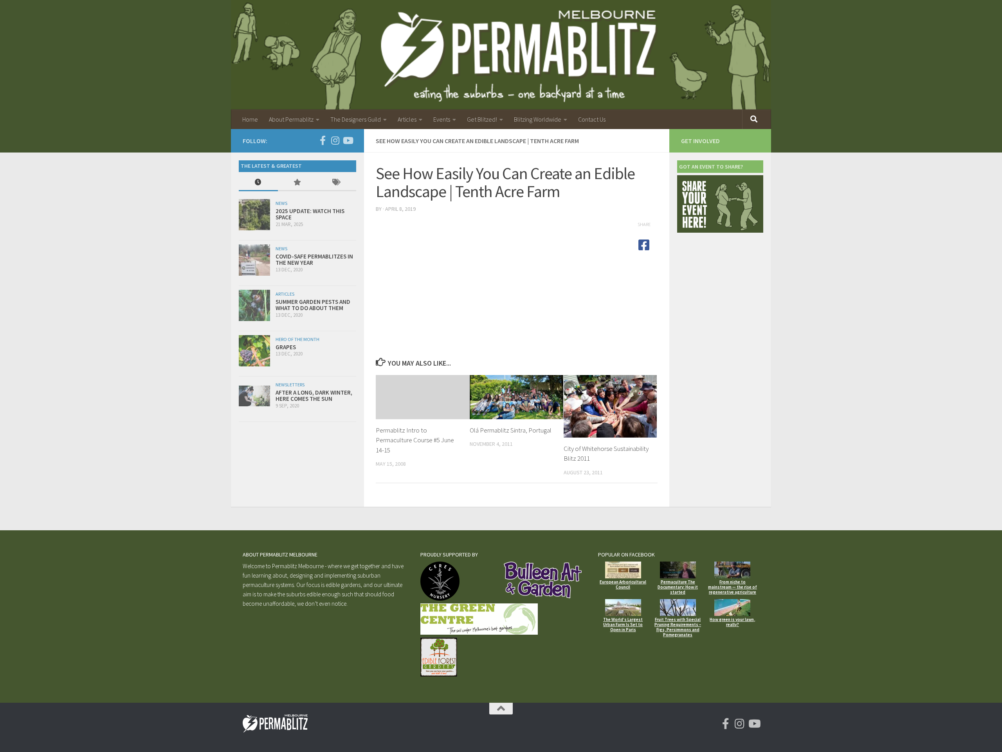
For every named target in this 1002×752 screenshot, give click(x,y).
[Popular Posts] (297, 182)
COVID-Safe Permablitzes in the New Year (314, 260)
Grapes (286, 347)
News (281, 203)
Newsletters (290, 385)
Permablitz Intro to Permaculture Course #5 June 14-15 (415, 440)
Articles (407, 119)
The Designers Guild (355, 119)
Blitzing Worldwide (537, 119)
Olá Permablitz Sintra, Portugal (510, 430)
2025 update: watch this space (310, 214)
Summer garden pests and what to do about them (313, 305)
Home (250, 119)
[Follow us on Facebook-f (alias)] (322, 140)
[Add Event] (720, 230)
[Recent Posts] (258, 182)
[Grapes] (254, 350)
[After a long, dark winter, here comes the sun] (254, 396)
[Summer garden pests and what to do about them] (254, 305)
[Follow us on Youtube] (347, 140)
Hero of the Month (297, 339)
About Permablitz (291, 119)
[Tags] (336, 182)
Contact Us (592, 119)
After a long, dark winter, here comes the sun (314, 396)
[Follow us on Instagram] (335, 140)
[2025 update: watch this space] (254, 214)
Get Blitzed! (482, 119)
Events (441, 119)
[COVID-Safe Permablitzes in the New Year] (254, 260)
